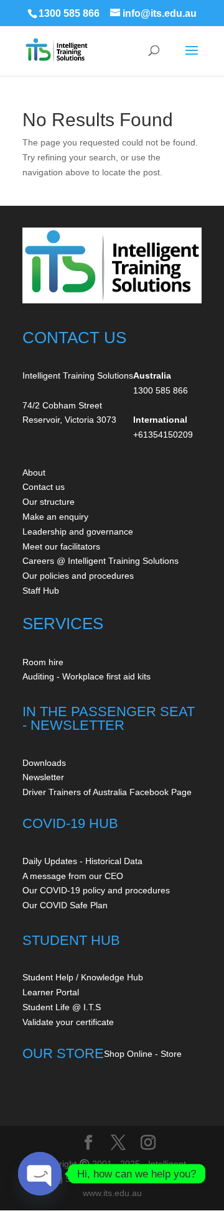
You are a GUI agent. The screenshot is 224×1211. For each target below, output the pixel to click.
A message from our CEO (72, 876)
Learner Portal (50, 992)
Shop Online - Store (143, 1054)
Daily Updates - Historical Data (82, 861)
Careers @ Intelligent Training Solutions (100, 561)
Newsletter (43, 777)
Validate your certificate (68, 1022)
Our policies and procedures (78, 576)
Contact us (43, 487)
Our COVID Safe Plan (65, 905)
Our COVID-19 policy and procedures (96, 890)
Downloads (44, 763)
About (33, 472)
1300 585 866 (69, 13)
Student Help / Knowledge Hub (82, 977)
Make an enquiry (55, 517)
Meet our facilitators (61, 546)
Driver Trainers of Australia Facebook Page (107, 792)
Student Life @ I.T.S (61, 1007)
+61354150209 (163, 435)
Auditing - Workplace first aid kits (86, 676)
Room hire (42, 662)
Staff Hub (40, 591)
